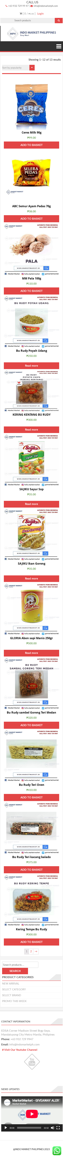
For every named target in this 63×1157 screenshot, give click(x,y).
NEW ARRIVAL (10, 983)
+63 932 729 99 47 (18, 6)
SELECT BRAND (11, 995)
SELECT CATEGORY (14, 989)
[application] (32, 1113)
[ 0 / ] (29, 13)
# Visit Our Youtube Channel (19, 1049)
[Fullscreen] (58, 1128)
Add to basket (31, 145)
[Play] (6, 1128)
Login (40, 13)
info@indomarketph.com (45, 6)
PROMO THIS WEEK (14, 1001)
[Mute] (52, 1128)
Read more (31, 365)
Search (15, 970)
